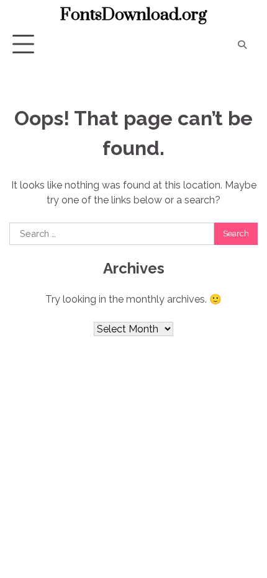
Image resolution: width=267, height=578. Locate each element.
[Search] (242, 44)
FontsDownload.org (133, 14)
